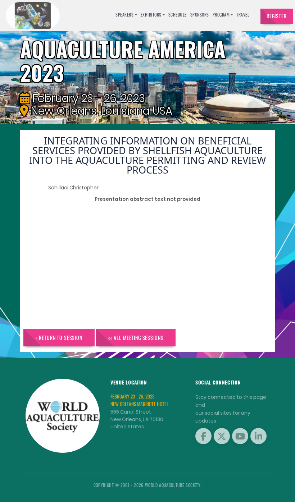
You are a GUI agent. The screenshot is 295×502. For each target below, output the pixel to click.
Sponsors (199, 14)
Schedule (177, 14)
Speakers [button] (124, 14)
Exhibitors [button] (151, 14)
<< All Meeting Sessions (136, 337)
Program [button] (221, 14)
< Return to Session (59, 337)
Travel (242, 14)
